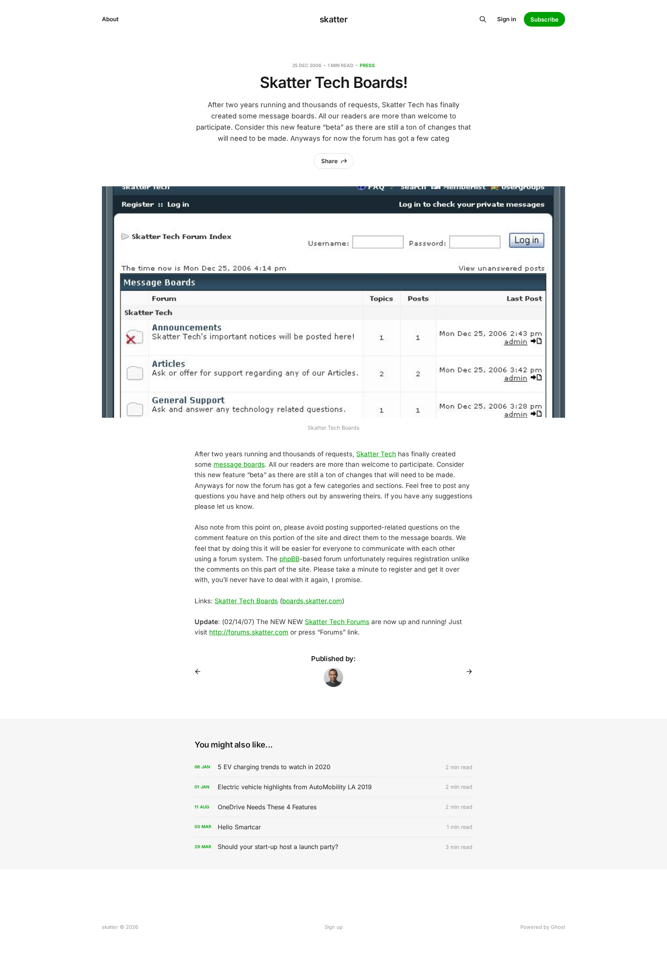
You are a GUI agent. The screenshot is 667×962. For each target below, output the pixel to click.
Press (367, 65)
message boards (239, 464)
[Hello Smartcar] (333, 827)
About (110, 19)
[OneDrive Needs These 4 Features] (333, 807)
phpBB (289, 559)
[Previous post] (200, 671)
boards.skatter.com (312, 601)
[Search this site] (483, 19)
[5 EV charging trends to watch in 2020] (333, 767)
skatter (334, 19)
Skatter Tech (376, 454)
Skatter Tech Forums (337, 622)
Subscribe (544, 19)
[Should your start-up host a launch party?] (333, 847)
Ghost (558, 927)
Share (329, 161)
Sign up (334, 927)
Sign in (506, 19)
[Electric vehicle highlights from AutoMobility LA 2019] (333, 787)
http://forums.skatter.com (248, 632)
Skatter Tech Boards (246, 601)
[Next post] (466, 671)
